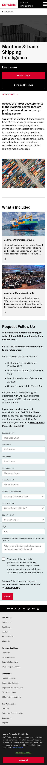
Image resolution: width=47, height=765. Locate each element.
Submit (7, 596)
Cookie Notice (17, 747)
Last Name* (6, 456)
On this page (8, 94)
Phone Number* (8, 480)
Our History (6, 627)
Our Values (6, 622)
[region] (23, 745)
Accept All (23, 760)
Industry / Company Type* (11, 491)
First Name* (6, 445)
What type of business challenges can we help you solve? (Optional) (23, 539)
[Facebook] (24, 609)
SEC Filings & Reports (11, 667)
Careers (5, 709)
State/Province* (8, 515)
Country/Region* (8, 503)
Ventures (6, 632)
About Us (6, 641)
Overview (6, 653)
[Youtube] (33, 609)
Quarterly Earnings (10, 662)
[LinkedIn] (38, 609)
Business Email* (8, 433)
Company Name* (8, 468)
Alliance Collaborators (11, 697)
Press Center (7, 636)
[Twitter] (19, 609)
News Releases (8, 657)
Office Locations (9, 692)
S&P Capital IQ (16, 425)
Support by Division (10, 683)
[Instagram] (29, 609)
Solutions (8, 12)
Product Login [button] (23, 75)
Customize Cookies (23, 752)
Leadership (6, 718)
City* (4, 527)
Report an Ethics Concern (12, 688)
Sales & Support (9, 678)
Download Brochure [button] (23, 84)
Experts (5, 723)
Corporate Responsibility (12, 713)
